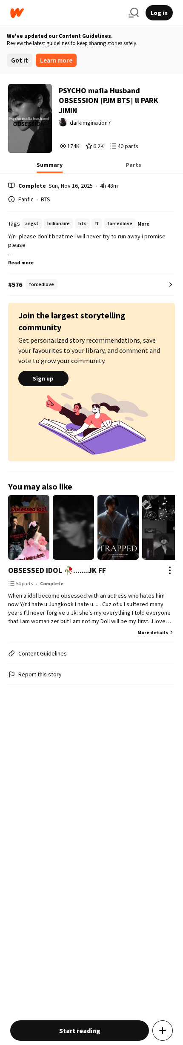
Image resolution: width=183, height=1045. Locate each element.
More (143, 223)
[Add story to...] (162, 1030)
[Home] (66, 13)
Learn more (56, 60)
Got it (19, 60)
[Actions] (170, 570)
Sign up (43, 378)
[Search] (134, 13)
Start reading (79, 1030)
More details (152, 632)
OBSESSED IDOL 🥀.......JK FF (57, 570)
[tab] (50, 167)
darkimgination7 (90, 122)
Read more (21, 262)
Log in (159, 13)
